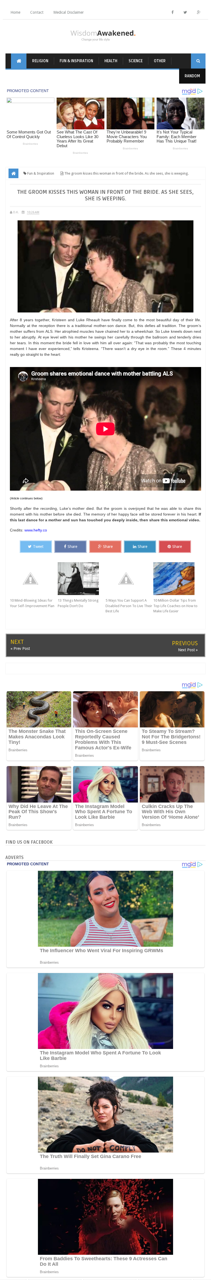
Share (72, 546)
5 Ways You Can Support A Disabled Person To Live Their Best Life (129, 605)
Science (136, 61)
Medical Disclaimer (68, 12)
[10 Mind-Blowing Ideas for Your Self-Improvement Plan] (34, 578)
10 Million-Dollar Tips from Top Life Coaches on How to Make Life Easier (175, 605)
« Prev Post (20, 648)
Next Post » (188, 650)
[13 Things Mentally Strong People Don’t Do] (82, 578)
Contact (36, 12)
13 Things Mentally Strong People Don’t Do (78, 603)
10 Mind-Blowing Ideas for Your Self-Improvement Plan (32, 603)
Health (110, 61)
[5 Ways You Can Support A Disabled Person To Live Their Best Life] (129, 578)
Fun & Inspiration (76, 61)
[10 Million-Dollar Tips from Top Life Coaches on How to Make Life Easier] (177, 578)
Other (160, 61)
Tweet (38, 546)
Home (15, 12)
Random (192, 76)
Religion (40, 61)
